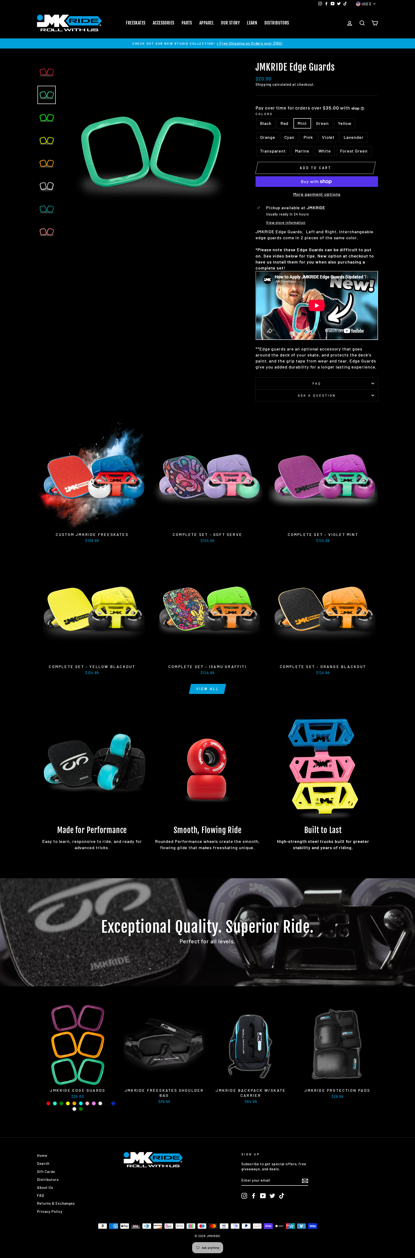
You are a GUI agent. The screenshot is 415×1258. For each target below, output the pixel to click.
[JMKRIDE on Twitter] (272, 1196)
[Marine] (113, 1103)
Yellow (344, 123)
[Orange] (74, 1103)
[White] (74, 1109)
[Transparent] (106, 1103)
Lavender (353, 137)
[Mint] (55, 1103)
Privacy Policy (49, 1211)
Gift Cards (46, 1171)
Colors (264, 114)
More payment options (317, 194)
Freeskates (136, 22)
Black (265, 123)
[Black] (42, 1103)
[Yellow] (68, 1103)
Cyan (289, 137)
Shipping (263, 84)
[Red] (48, 1103)
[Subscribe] (305, 1180)
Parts (187, 22)
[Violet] (94, 1103)
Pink (308, 137)
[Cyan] (81, 1103)
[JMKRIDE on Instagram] (244, 1196)
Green (322, 123)
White (324, 150)
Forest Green (354, 150)
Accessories (163, 22)
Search (43, 1163)
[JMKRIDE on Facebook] (253, 1196)
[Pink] (87, 1103)
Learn (252, 22)
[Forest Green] (81, 1109)
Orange (267, 137)
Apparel (206, 22)
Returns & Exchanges (56, 1203)
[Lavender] (100, 1103)
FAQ (316, 383)
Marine (302, 150)
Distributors (276, 22)
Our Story (230, 22)
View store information (285, 223)
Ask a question (317, 395)
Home (42, 1155)
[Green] (61, 1103)
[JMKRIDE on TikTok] (282, 1196)
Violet (328, 137)
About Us (45, 1187)
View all (207, 689)
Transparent (273, 150)
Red (285, 123)
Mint (302, 123)
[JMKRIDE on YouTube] (263, 1196)
